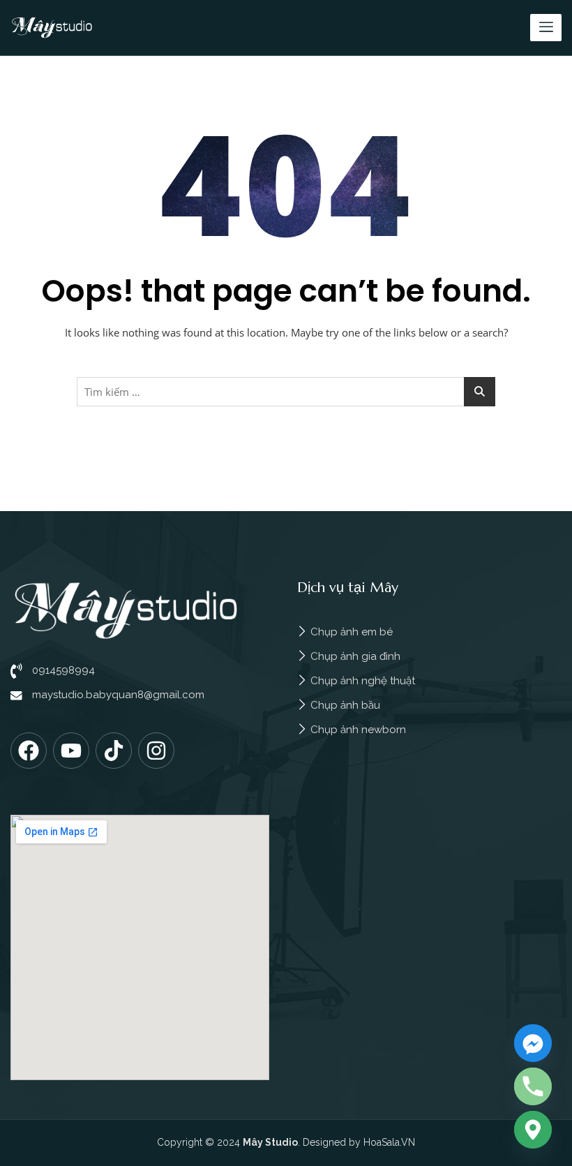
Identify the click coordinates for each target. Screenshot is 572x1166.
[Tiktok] (114, 750)
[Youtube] (71, 750)
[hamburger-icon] (546, 27)
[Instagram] (156, 750)
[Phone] (533, 1086)
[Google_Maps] (533, 1130)
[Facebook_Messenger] (533, 1043)
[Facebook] (28, 750)
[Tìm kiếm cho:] (286, 391)
